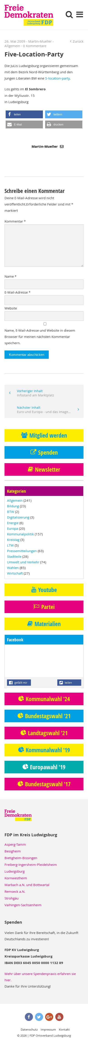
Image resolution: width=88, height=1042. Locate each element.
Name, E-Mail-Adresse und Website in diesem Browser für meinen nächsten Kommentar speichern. (40, 336)
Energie (13, 523)
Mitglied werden (48, 435)
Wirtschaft (15, 573)
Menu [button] (79, 14)
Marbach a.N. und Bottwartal (27, 884)
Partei (48, 607)
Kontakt (64, 1029)
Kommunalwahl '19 (48, 750)
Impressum (48, 1029)
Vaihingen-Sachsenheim (23, 905)
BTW (10, 511)
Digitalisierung (18, 517)
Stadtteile (14, 556)
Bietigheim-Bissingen (21, 858)
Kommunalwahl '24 (48, 699)
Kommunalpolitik (20, 534)
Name (10, 276)
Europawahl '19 (47, 767)
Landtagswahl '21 (48, 733)
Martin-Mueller (45, 146)
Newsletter (47, 469)
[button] (24, 114)
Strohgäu (12, 898)
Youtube (47, 590)
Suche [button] (69, 14)
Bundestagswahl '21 (48, 716)
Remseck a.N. (15, 891)
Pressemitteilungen (22, 551)
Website (11, 308)
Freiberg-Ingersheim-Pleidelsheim (31, 864)
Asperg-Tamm (15, 844)
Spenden (48, 452)
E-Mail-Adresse (17, 292)
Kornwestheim (16, 878)
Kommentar (15, 221)
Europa (12, 528)
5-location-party (57, 78)
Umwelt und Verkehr (23, 562)
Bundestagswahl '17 (48, 784)
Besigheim (13, 851)
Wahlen (13, 567)
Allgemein (12, 45)
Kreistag (13, 539)
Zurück (78, 41)
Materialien (48, 624)
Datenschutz (29, 1029)
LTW (10, 545)
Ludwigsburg (15, 871)
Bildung (13, 506)
